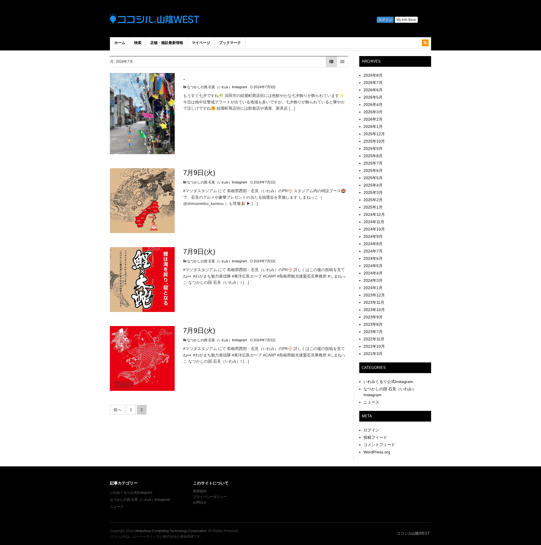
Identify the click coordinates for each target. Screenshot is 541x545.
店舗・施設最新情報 (166, 43)
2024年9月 (373, 236)
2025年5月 (373, 178)
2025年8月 (373, 156)
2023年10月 (374, 309)
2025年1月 (373, 207)
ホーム (119, 43)
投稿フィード (375, 437)
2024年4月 (373, 273)
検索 (137, 43)
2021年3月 (373, 353)
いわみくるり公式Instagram (388, 381)
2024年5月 (373, 265)
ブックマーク (230, 43)
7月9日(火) (199, 172)
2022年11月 (373, 339)
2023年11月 (373, 302)
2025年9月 (373, 148)
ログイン (371, 430)
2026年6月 (373, 90)
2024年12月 (374, 214)
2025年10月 (374, 141)
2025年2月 (373, 200)
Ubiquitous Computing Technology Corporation (170, 531)
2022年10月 (374, 346)
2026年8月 (373, 75)
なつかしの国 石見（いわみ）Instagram (217, 87)
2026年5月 (373, 97)
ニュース (371, 402)
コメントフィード (379, 444)
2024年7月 (373, 251)
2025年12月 (374, 134)
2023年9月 (373, 317)
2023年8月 (373, 324)
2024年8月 (373, 244)
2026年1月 (373, 126)
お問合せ (200, 502)
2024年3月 (373, 280)
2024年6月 (373, 258)
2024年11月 (373, 222)
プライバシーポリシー (210, 497)
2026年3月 (373, 112)
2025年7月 (373, 163)
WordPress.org (376, 452)
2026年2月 (373, 119)
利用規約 (200, 491)
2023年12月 (374, 295)
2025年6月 (373, 170)
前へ (117, 409)
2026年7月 (373, 82)
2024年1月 (373, 287)
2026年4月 (373, 104)
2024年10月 (374, 229)
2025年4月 (373, 185)
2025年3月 (373, 192)
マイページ (201, 43)
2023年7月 (373, 331)
